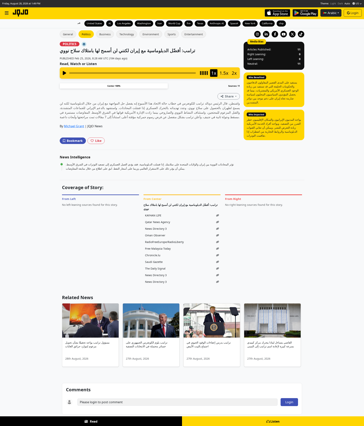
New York (250, 23)
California (267, 23)
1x (213, 73)
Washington (144, 23)
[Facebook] (275, 34)
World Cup (174, 23)
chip (281, 23)
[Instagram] (257, 34)
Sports (172, 34)
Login (355, 13)
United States (94, 23)
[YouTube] (283, 34)
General (68, 34)
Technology (126, 34)
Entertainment (193, 34)
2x (234, 73)
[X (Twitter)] (292, 34)
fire (189, 23)
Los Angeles (124, 23)
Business (105, 34)
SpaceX (234, 23)
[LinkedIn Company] (266, 34)
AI (109, 23)
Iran (159, 23)
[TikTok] (301, 34)
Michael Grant (74, 126)
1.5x (224, 73)
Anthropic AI (217, 23)
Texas (200, 23)
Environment (151, 34)
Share (229, 96)
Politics (86, 34)
